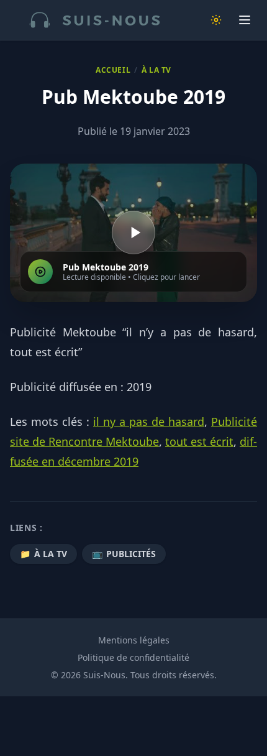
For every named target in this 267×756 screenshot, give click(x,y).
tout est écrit (199, 441)
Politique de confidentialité (133, 657)
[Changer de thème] (216, 20)
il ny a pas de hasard (148, 421)
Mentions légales (134, 640)
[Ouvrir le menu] (244, 19)
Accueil (113, 70)
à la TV (156, 70)
